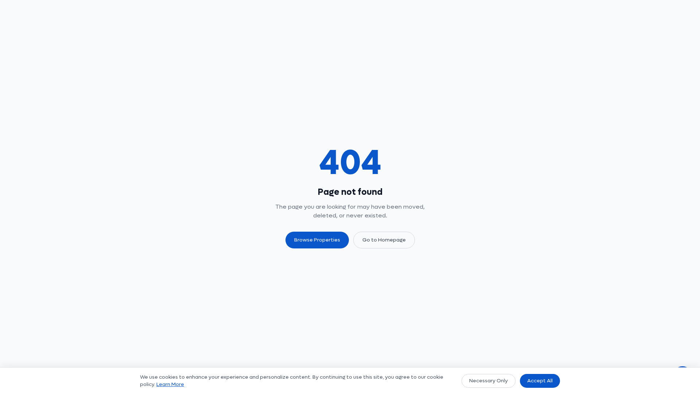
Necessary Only (488, 380)
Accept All (540, 380)
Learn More (170, 384)
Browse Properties (317, 239)
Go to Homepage (384, 239)
